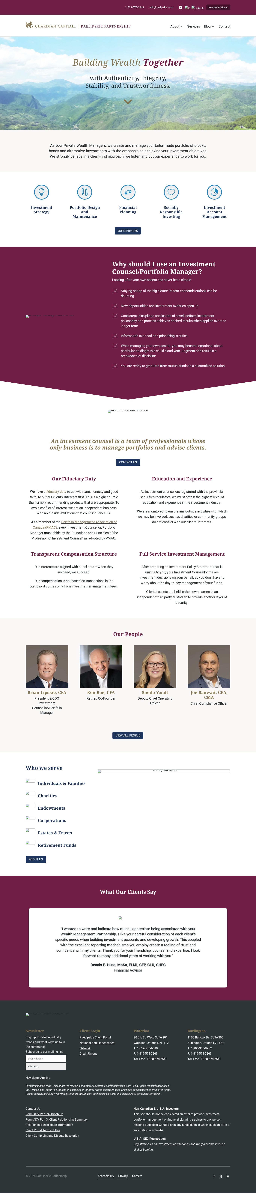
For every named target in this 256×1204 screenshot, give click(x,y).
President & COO (46, 698)
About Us (36, 859)
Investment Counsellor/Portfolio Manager (47, 707)
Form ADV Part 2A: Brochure (44, 1114)
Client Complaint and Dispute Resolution (52, 1135)
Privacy (123, 1176)
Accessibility (106, 1176)
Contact (224, 26)
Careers (137, 1176)
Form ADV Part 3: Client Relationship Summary (57, 1119)
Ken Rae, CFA (101, 692)
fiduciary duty (56, 492)
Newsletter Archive (38, 1078)
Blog (207, 26)
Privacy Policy (60, 1093)
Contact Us (128, 462)
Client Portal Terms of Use (43, 1130)
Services (193, 26)
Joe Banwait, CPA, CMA (209, 694)
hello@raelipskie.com (161, 7)
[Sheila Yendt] (155, 666)
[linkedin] (227, 1176)
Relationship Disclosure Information (49, 1125)
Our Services (128, 231)
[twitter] (221, 1176)
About (174, 26)
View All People (128, 735)
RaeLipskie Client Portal (95, 1037)
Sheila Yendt (155, 692)
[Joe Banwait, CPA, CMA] (209, 666)
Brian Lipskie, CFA (47, 692)
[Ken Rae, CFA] (101, 666)
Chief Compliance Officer (209, 703)
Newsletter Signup (218, 7)
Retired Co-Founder (101, 698)
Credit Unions (88, 1053)
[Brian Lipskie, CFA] (47, 666)
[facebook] (214, 1176)
